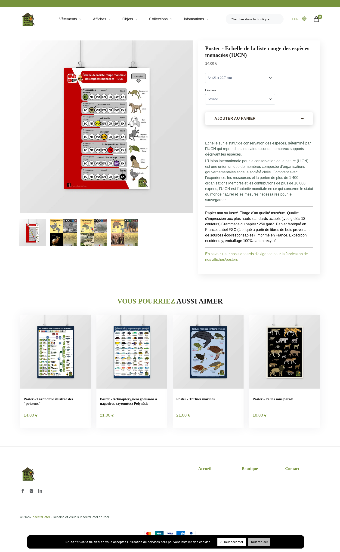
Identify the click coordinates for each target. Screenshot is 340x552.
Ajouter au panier (259, 118)
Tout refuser (259, 542)
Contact (292, 468)
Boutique (250, 468)
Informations (194, 19)
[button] (305, 19)
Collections (158, 19)
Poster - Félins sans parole (273, 399)
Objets (127, 19)
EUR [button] (295, 19)
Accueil (204, 468)
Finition (210, 90)
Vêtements (68, 19)
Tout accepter (233, 542)
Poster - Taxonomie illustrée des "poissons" (48, 401)
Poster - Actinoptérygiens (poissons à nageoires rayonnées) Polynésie (128, 401)
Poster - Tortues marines (195, 399)
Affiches (99, 19)
